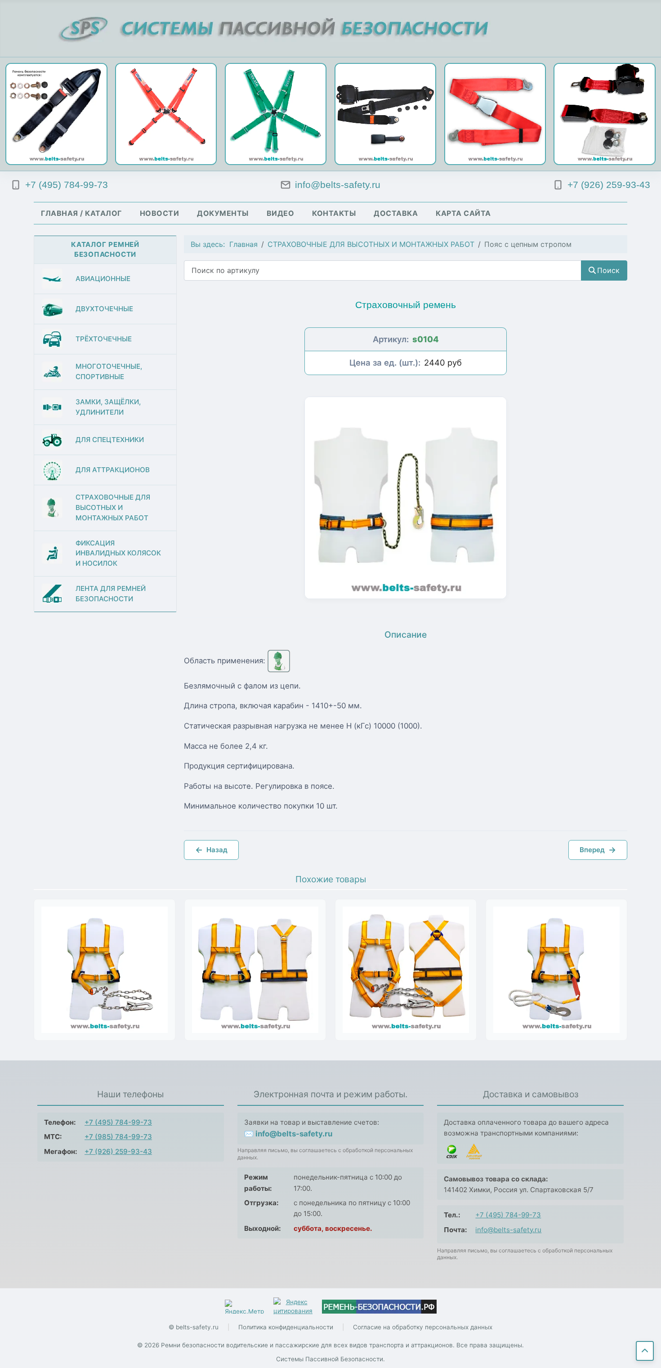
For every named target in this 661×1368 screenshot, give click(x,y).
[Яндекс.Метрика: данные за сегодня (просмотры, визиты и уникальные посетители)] (244, 1307)
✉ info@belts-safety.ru (288, 1133)
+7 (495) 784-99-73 (118, 1122)
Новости (159, 213)
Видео (281, 213)
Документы (223, 213)
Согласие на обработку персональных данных (422, 1327)
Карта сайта (463, 213)
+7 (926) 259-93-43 (118, 1151)
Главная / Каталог (81, 213)
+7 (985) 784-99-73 (118, 1136)
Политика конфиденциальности (285, 1327)
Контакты (334, 213)
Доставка (396, 213)
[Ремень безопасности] (379, 1307)
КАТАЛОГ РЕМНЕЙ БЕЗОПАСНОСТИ (105, 249)
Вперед (598, 849)
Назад (211, 849)
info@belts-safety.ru (508, 1229)
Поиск (608, 270)
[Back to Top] (645, 1351)
